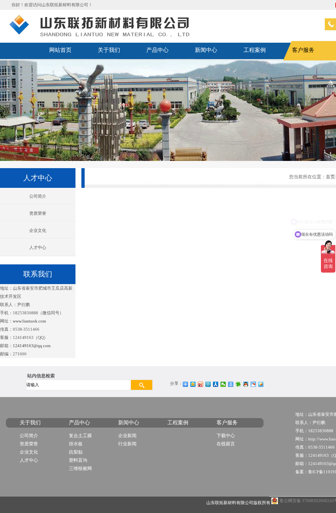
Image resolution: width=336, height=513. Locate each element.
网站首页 (60, 50)
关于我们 (109, 50)
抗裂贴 (76, 452)
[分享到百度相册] (253, 384)
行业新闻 (127, 443)
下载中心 (226, 435)
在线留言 (226, 443)
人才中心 (37, 247)
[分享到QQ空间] (193, 384)
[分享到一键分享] (231, 384)
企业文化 (37, 230)
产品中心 (157, 50)
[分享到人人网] (216, 384)
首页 (330, 176)
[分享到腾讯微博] (208, 384)
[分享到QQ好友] (246, 384)
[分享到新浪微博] (200, 384)
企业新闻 (127, 435)
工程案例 (254, 50)
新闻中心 (206, 50)
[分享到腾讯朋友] (238, 384)
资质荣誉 (37, 213)
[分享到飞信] (261, 384)
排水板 (76, 443)
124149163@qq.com (32, 345)
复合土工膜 (80, 435)
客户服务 (303, 50)
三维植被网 (80, 468)
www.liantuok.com (29, 321)
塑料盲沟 (78, 460)
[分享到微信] (223, 384)
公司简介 (37, 196)
